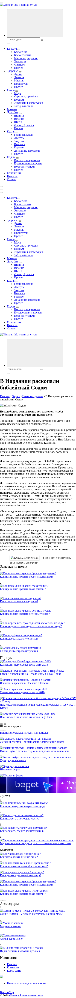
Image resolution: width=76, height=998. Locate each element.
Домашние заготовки (27, 150)
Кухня (10, 131)
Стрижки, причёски (26, 96)
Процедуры (21, 83)
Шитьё (18, 121)
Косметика (20, 51)
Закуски (19, 141)
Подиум (19, 99)
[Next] (5, 724)
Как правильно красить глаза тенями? (23, 588)
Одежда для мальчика (13, 760)
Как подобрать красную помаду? (20, 638)
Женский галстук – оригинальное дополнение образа (32, 741)
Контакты (13, 967)
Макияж (12, 109)
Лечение (19, 77)
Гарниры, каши (23, 134)
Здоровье (12, 70)
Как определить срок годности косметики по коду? (31, 626)
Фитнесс (19, 64)
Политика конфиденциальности (26, 983)
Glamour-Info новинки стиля (26, 995)
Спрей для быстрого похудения (19, 650)
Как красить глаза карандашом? (19, 601)
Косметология (22, 54)
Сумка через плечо (11, 938)
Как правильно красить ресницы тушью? (25, 613)
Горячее (19, 147)
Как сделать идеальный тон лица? (20, 875)
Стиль (10, 90)
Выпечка (19, 144)
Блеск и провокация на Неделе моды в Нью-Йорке (30, 673)
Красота (12, 48)
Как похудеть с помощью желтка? (20, 818)
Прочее (18, 67)
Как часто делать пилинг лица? (19, 856)
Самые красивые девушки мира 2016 (22, 692)
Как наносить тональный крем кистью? (24, 866)
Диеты (18, 74)
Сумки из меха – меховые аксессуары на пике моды (31, 913)
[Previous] (1, 724)
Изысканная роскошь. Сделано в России (24, 683)
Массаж (19, 80)
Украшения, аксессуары (28, 102)
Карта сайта (14, 970)
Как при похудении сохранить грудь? (22, 806)
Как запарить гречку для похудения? (22, 830)
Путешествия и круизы (28, 163)
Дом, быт (12, 112)
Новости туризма (24, 166)
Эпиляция (20, 61)
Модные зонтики (10, 926)
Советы (11, 179)
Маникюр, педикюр (26, 58)
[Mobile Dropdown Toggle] (18, 49)
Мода (17, 93)
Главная (12, 964)
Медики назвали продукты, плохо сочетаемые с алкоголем (35, 843)
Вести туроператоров (27, 160)
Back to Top (7, 992)
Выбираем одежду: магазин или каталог (24, 732)
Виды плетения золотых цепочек (20, 950)
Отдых (11, 157)
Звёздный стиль (23, 106)
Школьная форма (10, 769)
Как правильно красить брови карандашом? (26, 576)
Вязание (19, 118)
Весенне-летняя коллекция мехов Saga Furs (26, 717)
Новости (12, 176)
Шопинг (19, 115)
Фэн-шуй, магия (24, 125)
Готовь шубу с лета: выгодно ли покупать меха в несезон (34, 751)
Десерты (19, 137)
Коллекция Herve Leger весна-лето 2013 (24, 664)
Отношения (14, 172)
